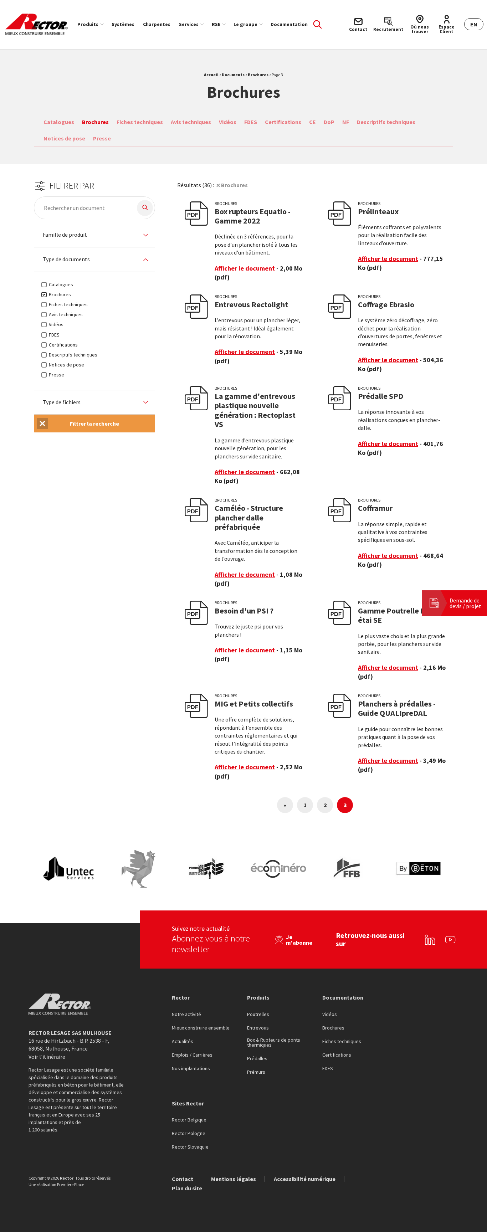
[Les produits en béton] (209, 869)
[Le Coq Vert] (139, 869)
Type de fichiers (62, 402)
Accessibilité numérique (304, 1178)
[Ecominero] (278, 869)
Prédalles (257, 1059)
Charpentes (156, 24)
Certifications (283, 121)
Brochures (258, 74)
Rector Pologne (188, 1133)
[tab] (94, 235)
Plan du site (187, 1188)
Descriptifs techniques (386, 121)
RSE (216, 24)
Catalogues (58, 121)
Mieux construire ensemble (201, 1028)
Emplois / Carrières (192, 1055)
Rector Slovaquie (190, 1147)
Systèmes (123, 24)
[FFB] (348, 869)
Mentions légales (233, 1178)
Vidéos (227, 121)
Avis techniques (191, 121)
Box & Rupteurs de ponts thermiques (273, 1042)
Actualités (182, 1041)
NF (345, 121)
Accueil (211, 74)
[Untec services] (69, 869)
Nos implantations (191, 1069)
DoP (329, 121)
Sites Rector (188, 1103)
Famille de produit (65, 235)
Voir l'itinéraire (47, 1056)
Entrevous (258, 1028)
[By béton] (418, 869)
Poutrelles (258, 1014)
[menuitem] (90, 24)
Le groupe (245, 24)
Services (189, 24)
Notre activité (186, 1014)
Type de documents (66, 259)
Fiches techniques (140, 121)
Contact (182, 1178)
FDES (250, 121)
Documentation (289, 24)
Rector (181, 997)
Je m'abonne (299, 939)
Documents (233, 74)
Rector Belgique (189, 1120)
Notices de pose (64, 138)
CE (312, 121)
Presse (102, 138)
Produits (87, 24)
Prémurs (256, 1072)
